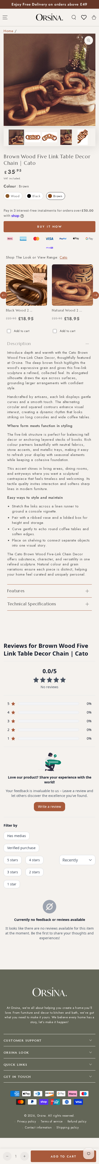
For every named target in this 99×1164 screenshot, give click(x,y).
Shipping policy (67, 1128)
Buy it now (49, 226)
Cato (63, 257)
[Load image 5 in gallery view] (82, 137)
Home (8, 31)
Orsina (41, 1115)
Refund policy (77, 1122)
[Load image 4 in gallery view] (66, 137)
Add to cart (22, 331)
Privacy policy (26, 1122)
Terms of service (52, 1122)
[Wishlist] (84, 17)
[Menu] (5, 17)
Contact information (38, 1128)
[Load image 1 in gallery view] (16, 137)
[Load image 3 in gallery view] (49, 137)
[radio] (13, 196)
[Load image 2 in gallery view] (33, 137)
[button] (74, 17)
